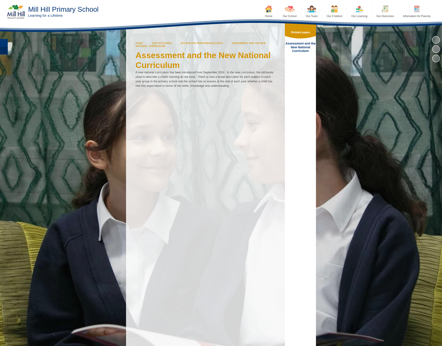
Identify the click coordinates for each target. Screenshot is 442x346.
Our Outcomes (162, 43)
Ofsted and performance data (202, 43)
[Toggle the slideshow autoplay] (436, 40)
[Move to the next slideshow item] (436, 58)
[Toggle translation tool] (4, 51)
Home (139, 43)
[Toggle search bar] (4, 43)
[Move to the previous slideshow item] (436, 49)
